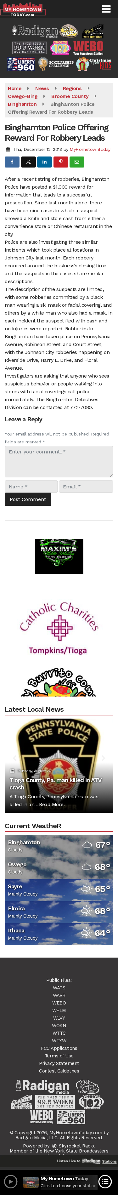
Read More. (52, 804)
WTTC (59, 1033)
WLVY (59, 1018)
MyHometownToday (90, 149)
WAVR (59, 995)
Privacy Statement (59, 1063)
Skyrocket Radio (76, 1146)
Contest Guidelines (59, 1071)
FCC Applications (59, 1048)
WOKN (59, 1025)
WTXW (59, 1041)
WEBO (59, 1003)
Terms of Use (59, 1056)
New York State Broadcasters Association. (76, 1153)
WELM (59, 1010)
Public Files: (59, 980)
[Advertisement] (59, 541)
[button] (106, 9)
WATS (59, 988)
